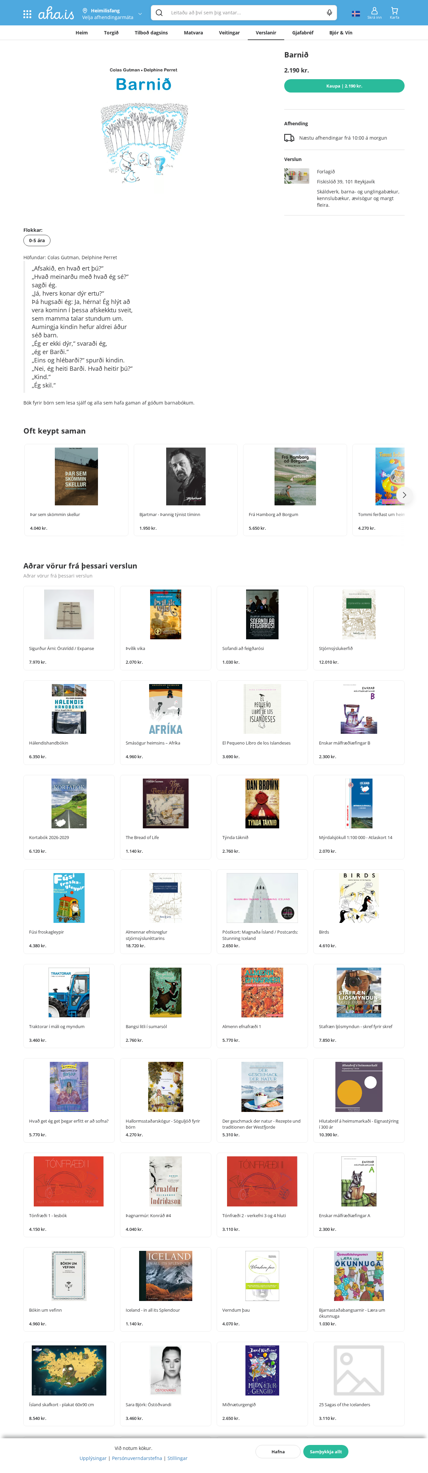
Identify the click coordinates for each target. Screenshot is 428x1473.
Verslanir (266, 32)
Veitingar (229, 32)
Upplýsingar (93, 1458)
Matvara (193, 32)
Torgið (111, 32)
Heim (82, 32)
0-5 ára (37, 240)
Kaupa (344, 86)
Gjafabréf (302, 32)
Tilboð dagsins (151, 32)
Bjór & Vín (340, 32)
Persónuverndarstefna (137, 1458)
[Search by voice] (329, 12)
